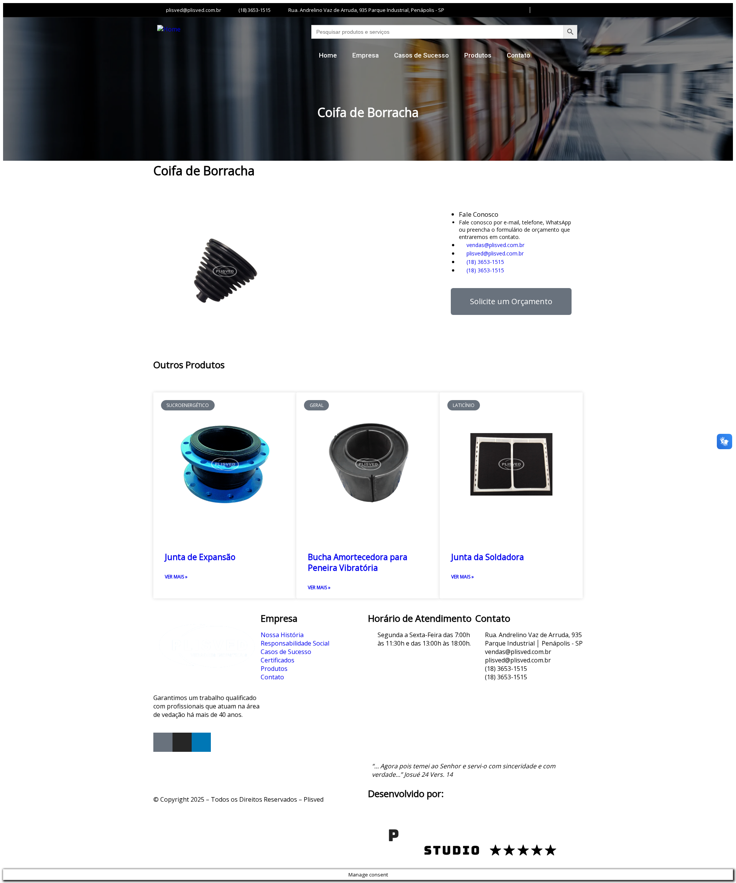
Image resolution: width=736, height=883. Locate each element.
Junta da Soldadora (487, 557)
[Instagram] (182, 742)
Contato (518, 55)
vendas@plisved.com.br (494, 245)
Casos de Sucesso (421, 55)
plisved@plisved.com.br (494, 253)
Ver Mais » (176, 576)
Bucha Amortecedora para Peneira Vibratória (357, 562)
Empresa (365, 55)
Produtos (477, 55)
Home (328, 55)
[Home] (169, 29)
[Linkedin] (201, 742)
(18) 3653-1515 (484, 261)
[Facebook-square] (162, 742)
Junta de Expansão (200, 557)
